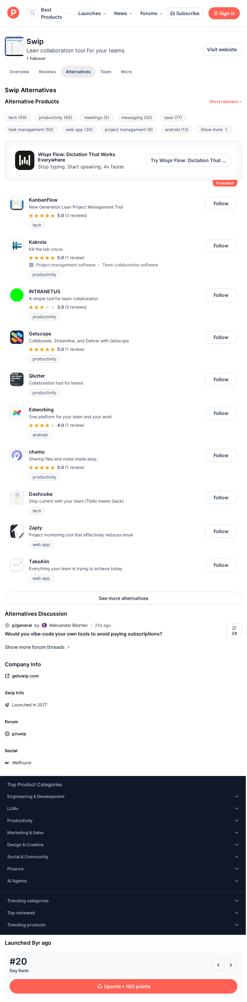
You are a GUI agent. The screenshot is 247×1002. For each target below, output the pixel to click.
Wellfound (21, 762)
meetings (96, 117)
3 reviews (76, 215)
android (177, 129)
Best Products (51, 13)
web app (79, 129)
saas (173, 117)
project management (129, 129)
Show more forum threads (35, 647)
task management (31, 129)
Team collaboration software (130, 264)
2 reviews (76, 306)
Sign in (227, 13)
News (120, 13)
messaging (136, 117)
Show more (212, 129)
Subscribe (187, 13)
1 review (75, 257)
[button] (126, 71)
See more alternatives (124, 598)
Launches (89, 13)
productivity (55, 117)
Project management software (65, 264)
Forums (149, 13)
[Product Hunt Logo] (13, 13)
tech (17, 117)
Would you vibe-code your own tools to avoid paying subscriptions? (83, 634)
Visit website (222, 49)
